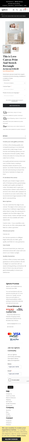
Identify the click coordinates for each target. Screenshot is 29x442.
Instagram (9, 422)
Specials (8, 416)
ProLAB (8, 414)
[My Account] (20, 10)
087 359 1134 (10, 327)
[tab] (14, 136)
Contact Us (9, 394)
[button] (24, 43)
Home (2, 14)
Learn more (21, 436)
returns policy (10, 270)
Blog (7, 412)
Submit (10, 387)
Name (9, 364)
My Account (9, 405)
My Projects (9, 401)
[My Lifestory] (18, 1)
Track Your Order (10, 396)
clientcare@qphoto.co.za (14, 323)
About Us (8, 410)
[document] (14, 434)
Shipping (8, 399)
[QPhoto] (4, 10)
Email (10, 371)
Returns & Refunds (11, 398)
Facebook (8, 421)
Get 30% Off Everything (14, 3)
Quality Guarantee (11, 403)
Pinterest (8, 424)
